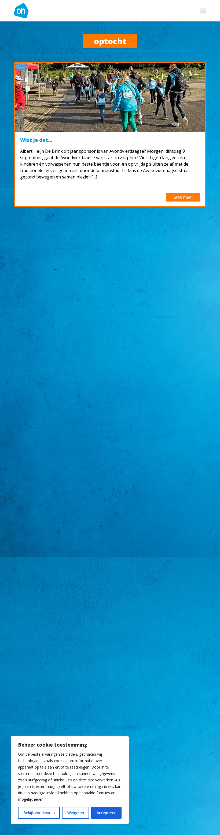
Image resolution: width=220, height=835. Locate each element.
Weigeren (75, 812)
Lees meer (183, 197)
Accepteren (106, 812)
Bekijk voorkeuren (39, 812)
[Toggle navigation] (203, 10)
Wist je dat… (36, 140)
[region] (70, 780)
